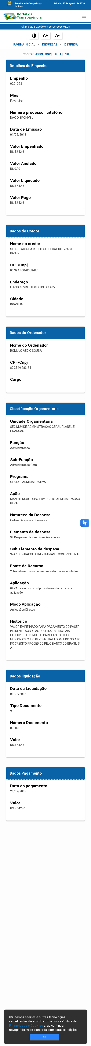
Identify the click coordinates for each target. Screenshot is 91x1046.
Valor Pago (20, 197)
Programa (19, 476)
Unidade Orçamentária (31, 421)
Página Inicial (24, 44)
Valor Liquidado (25, 180)
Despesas (49, 44)
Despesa (71, 44)
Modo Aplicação (25, 604)
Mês (14, 95)
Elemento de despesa (30, 532)
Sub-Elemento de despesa (34, 549)
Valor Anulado (23, 163)
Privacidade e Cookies (26, 1025)
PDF (67, 54)
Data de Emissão (26, 129)
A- (57, 35)
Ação (15, 493)
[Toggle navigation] (84, 16)
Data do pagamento (28, 785)
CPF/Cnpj (19, 265)
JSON (39, 54)
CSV (48, 54)
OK (44, 1037)
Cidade (16, 298)
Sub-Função (21, 459)
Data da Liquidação (28, 688)
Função (17, 442)
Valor (15, 739)
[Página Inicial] (22, 16)
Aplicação (19, 583)
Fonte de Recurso (26, 565)
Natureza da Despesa (30, 514)
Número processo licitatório (36, 112)
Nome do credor (25, 243)
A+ (45, 35)
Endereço (19, 282)
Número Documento (29, 722)
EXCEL (57, 54)
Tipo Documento (25, 705)
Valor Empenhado (26, 146)
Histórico (18, 621)
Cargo (15, 379)
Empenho (19, 78)
